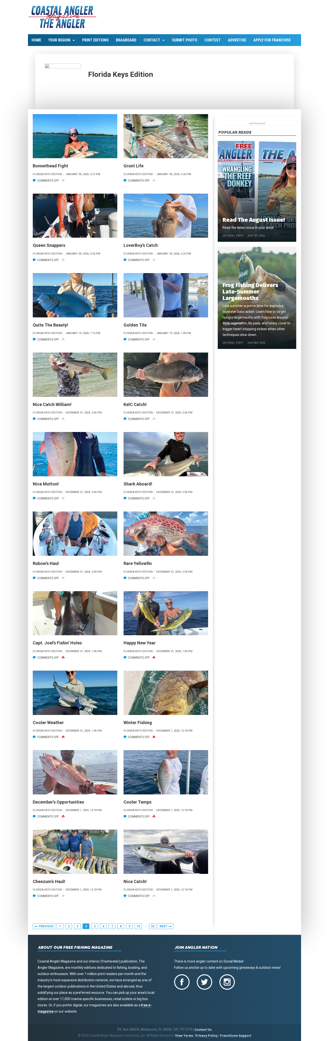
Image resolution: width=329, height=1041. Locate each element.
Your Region (59, 40)
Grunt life (134, 165)
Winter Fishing (138, 722)
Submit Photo (184, 40)
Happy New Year (140, 642)
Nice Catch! (135, 881)
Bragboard (126, 40)
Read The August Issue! (254, 219)
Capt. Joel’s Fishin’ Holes (57, 642)
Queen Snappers (49, 245)
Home (36, 40)
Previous (46, 926)
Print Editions (95, 40)
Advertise (237, 40)
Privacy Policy (206, 1035)
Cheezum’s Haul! (49, 881)
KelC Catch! (135, 404)
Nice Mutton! (46, 483)
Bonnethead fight (50, 165)
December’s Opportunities (58, 802)
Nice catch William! (52, 404)
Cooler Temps (137, 802)
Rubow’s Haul (46, 563)
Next (163, 926)
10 (138, 926)
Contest (212, 40)
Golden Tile (135, 324)
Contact (152, 40)
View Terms (184, 1035)
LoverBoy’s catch (141, 245)
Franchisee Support (235, 1035)
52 (152, 926)
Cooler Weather (48, 722)
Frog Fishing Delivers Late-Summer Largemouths (250, 291)
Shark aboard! (138, 483)
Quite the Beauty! (50, 324)
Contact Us (203, 1029)
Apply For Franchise (272, 40)
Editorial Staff (233, 235)
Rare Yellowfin (138, 563)
